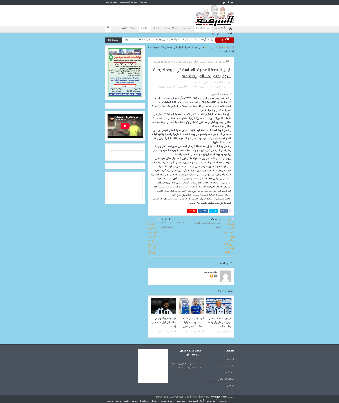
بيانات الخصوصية (226, 366)
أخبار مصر (186, 28)
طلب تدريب (111, 2)
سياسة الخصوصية (128, 2)
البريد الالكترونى (165, 87)
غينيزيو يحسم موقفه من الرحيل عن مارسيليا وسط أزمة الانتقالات (219, 322)
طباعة (180, 87)
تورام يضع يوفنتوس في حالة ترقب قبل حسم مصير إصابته (163, 322)
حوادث (157, 28)
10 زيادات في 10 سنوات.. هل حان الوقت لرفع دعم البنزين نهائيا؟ (203, 39)
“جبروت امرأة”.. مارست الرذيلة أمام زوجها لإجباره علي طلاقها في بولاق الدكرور (134, 39)
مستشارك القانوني (226, 379)
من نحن (143, 2)
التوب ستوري (206, 86)
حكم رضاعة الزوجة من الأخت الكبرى (207, 225)
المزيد (226, 34)
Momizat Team (218, 396)
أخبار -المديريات (203, 28)
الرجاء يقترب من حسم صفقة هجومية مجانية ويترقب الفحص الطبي (193, 322)
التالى (167, 219)
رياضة (133, 28)
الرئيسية (215, 34)
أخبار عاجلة (220, 28)
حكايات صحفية (171, 28)
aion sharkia (220, 82)
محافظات (145, 28)
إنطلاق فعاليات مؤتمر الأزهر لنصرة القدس (174, 225)
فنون (124, 28)
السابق (214, 219)
